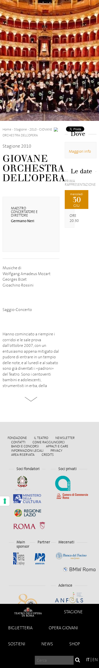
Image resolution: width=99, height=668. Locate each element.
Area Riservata (23, 454)
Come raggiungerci (48, 442)
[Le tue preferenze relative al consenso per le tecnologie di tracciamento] (5, 501)
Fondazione (17, 438)
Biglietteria (20, 628)
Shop (74, 644)
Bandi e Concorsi (25, 446)
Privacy (56, 450)
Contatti (18, 442)
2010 (33, 129)
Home (28, 612)
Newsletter (65, 438)
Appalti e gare (57, 446)
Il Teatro (41, 438)
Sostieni (16, 644)
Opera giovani (63, 628)
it (88, 660)
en (95, 660)
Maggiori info (80, 151)
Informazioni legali (27, 450)
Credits (48, 454)
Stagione (73, 612)
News (47, 644)
